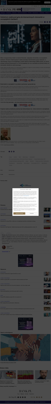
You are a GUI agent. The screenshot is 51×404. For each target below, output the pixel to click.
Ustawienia (32, 213)
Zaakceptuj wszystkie (19, 213)
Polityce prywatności (26, 195)
